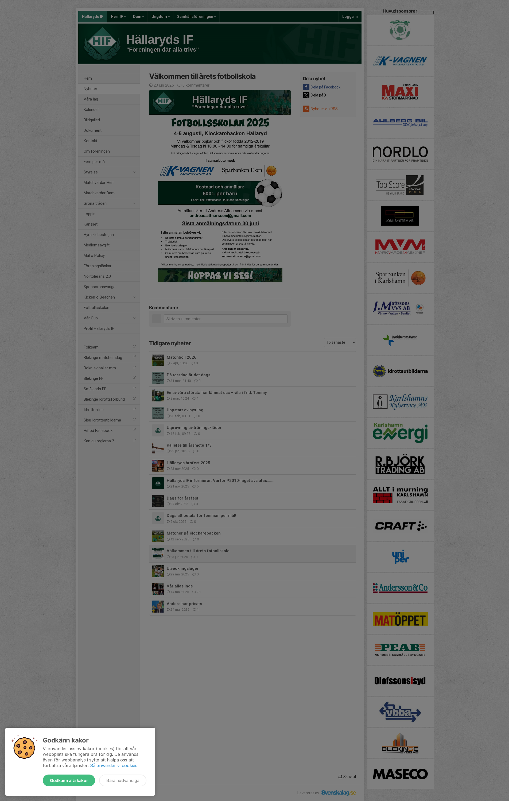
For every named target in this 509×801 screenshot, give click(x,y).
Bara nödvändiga (122, 780)
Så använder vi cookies (113, 765)
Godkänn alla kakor (69, 780)
